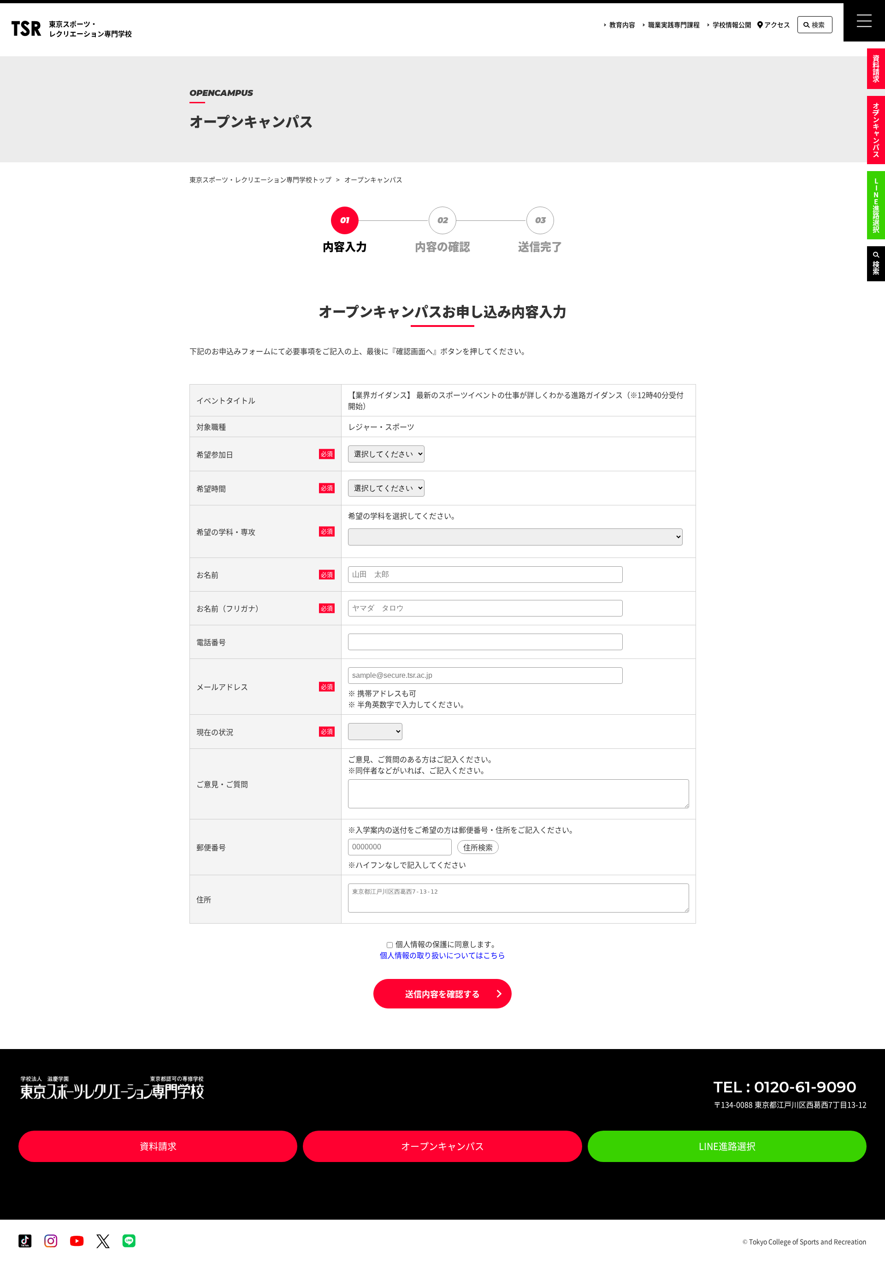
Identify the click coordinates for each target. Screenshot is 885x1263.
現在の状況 (214, 731)
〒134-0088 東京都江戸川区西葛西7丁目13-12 (790, 1104)
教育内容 (622, 24)
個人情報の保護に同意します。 (447, 943)
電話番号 (211, 641)
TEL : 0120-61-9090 (785, 1087)
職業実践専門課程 (674, 24)
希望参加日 (214, 454)
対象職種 (211, 426)
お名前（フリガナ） (229, 608)
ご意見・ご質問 (222, 783)
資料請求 (876, 69)
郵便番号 (211, 847)
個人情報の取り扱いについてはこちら (442, 955)
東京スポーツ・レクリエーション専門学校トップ (260, 179)
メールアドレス (222, 686)
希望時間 (211, 488)
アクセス (777, 24)
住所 (203, 899)
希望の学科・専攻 (225, 531)
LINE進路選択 (876, 205)
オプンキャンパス (876, 130)
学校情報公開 (732, 24)
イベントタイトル (225, 400)
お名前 (207, 574)
